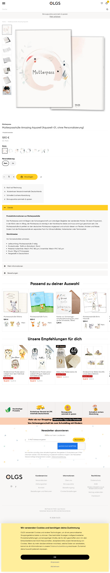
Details (10, 209)
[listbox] (55, 151)
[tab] (55, 209)
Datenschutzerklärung (59, 458)
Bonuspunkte (68, 485)
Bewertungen (13, 274)
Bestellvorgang (68, 489)
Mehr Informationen (15, 267)
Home (4, 22)
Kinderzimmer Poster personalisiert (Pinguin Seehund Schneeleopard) (42, 358)
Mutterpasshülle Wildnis (15, 303)
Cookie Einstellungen (68, 493)
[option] (5, 150)
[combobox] (55, 9)
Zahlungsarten (41, 485)
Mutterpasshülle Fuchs (42, 303)
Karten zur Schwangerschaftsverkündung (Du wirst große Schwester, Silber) (68, 303)
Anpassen (55, 563)
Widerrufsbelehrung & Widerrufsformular (95, 489)
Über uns (68, 482)
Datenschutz (96, 482)
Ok (55, 558)
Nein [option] (5, 163)
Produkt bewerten (8, 132)
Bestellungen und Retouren (41, 493)
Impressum (96, 497)
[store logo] (55, 3)
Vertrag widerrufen (96, 493)
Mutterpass (6, 124)
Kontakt (41, 489)
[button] (7, 30)
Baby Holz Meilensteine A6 (68, 358)
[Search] (107, 9)
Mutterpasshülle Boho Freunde (94, 303)
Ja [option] (13, 163)
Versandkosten (41, 482)
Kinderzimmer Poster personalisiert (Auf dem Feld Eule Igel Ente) (15, 358)
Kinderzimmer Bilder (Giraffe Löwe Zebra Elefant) (94, 358)
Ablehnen (55, 568)
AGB (96, 485)
